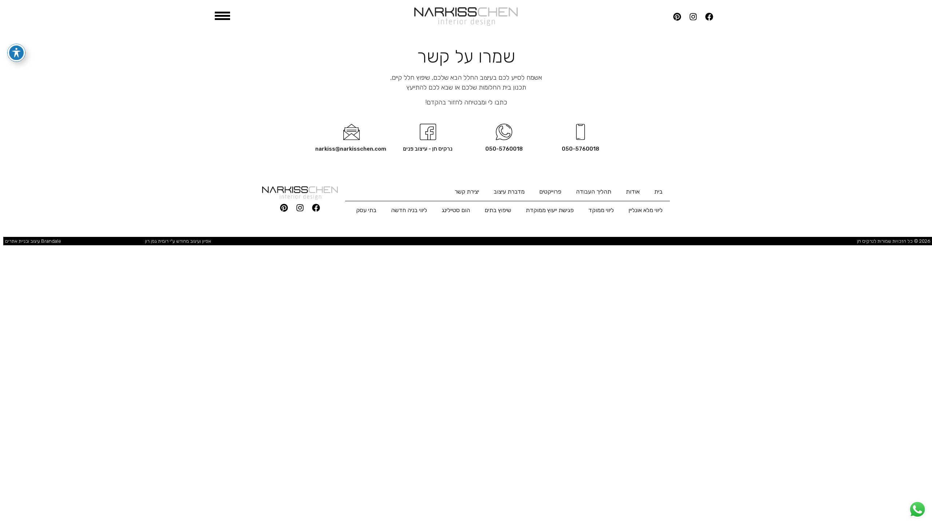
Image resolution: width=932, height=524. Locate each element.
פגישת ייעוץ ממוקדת (550, 210)
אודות (633, 191)
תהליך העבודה (593, 191)
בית (658, 191)
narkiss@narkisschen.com (350, 149)
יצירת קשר (467, 191)
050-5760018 (580, 149)
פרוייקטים (550, 191)
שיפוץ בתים (498, 210)
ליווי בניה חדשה (409, 210)
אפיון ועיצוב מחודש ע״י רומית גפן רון (178, 241)
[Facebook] (709, 17)
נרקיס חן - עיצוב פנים (428, 149)
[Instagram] (693, 17)
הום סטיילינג (456, 210)
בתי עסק (366, 210)
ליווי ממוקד (601, 210)
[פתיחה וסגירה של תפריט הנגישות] (16, 52)
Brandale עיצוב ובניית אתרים (33, 241)
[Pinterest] (677, 17)
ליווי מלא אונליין (645, 210)
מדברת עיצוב (509, 191)
